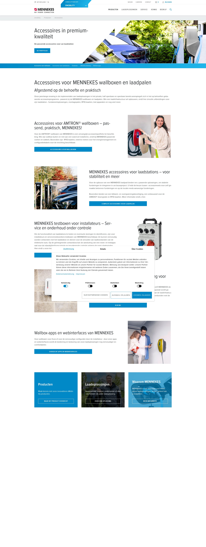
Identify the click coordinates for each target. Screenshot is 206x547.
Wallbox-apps (97, 66)
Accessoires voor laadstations (61, 66)
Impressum (80, 274)
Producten (113, 10)
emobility (37, 18)
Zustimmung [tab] (68, 249)
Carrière (139, 2)
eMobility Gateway (85, 66)
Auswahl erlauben (121, 295)
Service (144, 10)
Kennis (154, 10)
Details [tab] (103, 249)
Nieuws (130, 2)
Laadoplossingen (129, 10)
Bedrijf (163, 10)
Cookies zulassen (141, 295)
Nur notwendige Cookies (96, 295)
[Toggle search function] (171, 10)
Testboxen (75, 66)
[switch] (90, 286)
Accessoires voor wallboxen (42, 66)
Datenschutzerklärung (65, 274)
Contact (148, 2)
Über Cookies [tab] (137, 249)
